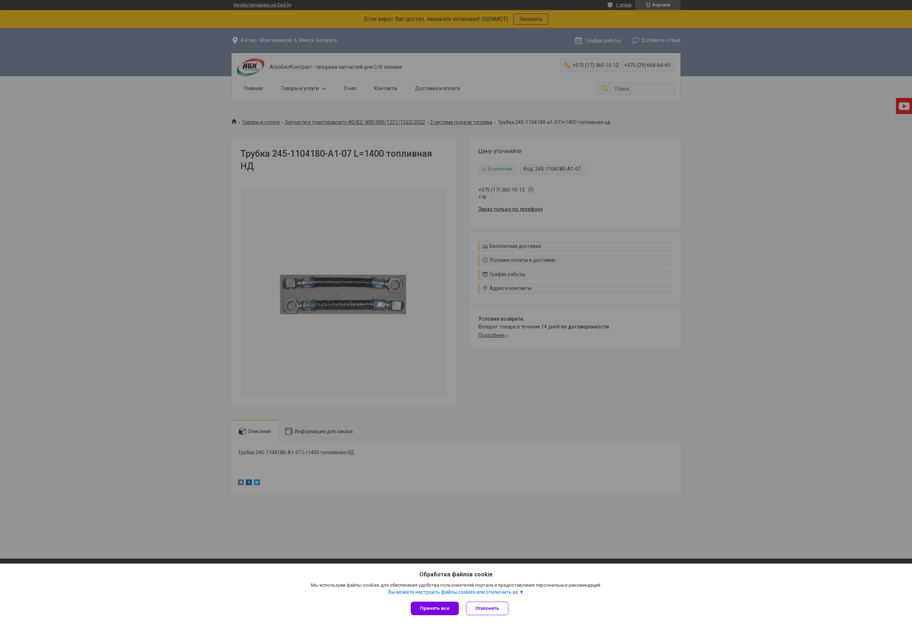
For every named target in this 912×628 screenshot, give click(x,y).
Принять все (435, 608)
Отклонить (487, 608)
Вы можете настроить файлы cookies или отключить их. (453, 592)
